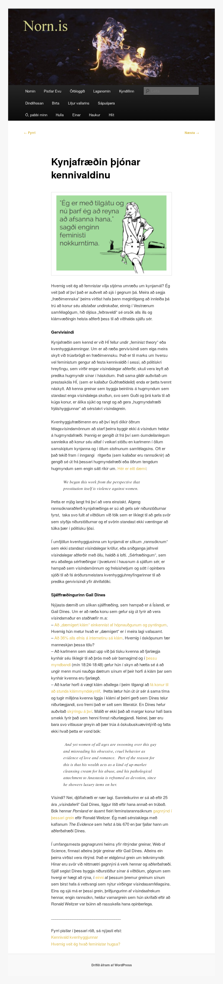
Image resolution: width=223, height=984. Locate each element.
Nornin (30, 91)
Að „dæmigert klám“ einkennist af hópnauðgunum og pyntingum (110, 624)
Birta (55, 103)
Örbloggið (77, 91)
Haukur (94, 114)
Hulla (60, 114)
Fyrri (29, 132)
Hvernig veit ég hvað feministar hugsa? (86, 944)
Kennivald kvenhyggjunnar (74, 937)
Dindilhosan (34, 103)
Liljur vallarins (78, 103)
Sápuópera (106, 103)
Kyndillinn (126, 91)
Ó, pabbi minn (36, 114)
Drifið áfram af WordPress (111, 964)
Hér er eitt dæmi (131, 468)
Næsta (192, 132)
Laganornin (101, 91)
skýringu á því (79, 711)
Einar (76, 114)
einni (99, 877)
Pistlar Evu (52, 91)
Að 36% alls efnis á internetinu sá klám (88, 638)
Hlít (111, 114)
